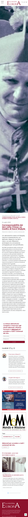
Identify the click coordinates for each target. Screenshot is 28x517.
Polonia (17, 436)
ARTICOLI (8, 215)
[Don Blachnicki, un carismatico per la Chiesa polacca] (14, 464)
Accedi (14, 341)
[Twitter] (12, 348)
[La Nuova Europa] (14, 3)
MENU (2, 3)
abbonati (14, 329)
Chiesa (17, 215)
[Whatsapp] (14, 348)
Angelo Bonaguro (19, 231)
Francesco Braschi (7, 231)
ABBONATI (5, 447)
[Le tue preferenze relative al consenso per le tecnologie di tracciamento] (25, 514)
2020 (13, 215)
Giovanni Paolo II (8, 436)
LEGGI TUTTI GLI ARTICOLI (15, 387)
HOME (3, 215)
